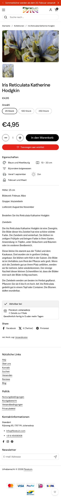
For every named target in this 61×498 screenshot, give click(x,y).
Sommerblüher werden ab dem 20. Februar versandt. (30, 3)
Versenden (7, 375)
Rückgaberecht (9, 400)
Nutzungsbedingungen (13, 397)
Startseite (6, 26)
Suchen (6, 371)
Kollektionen (19, 26)
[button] (56, 10)
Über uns (6, 363)
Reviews (6, 379)
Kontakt (6, 367)
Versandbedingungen (12, 404)
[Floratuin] (30, 10)
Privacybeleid (8, 408)
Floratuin (28, 469)
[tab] (18, 313)
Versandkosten (21, 337)
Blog (4, 383)
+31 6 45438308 (14, 435)
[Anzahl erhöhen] (20, 137)
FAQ (4, 359)
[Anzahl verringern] (5, 137)
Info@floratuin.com (15, 430)
